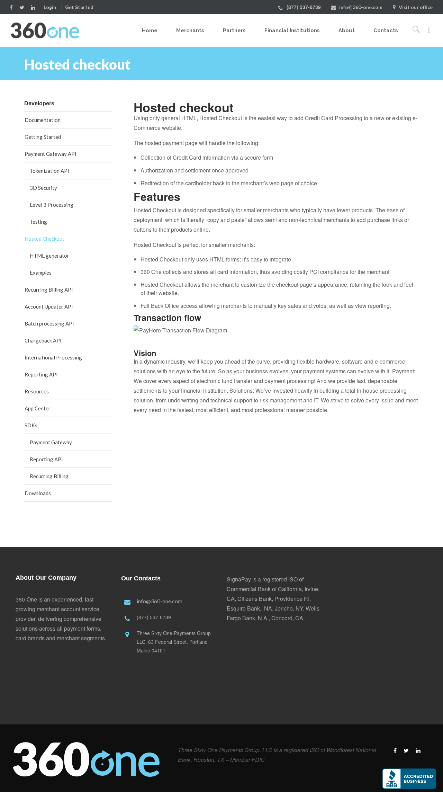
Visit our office (416, 7)
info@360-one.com (360, 7)
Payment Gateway (51, 442)
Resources (37, 391)
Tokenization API (49, 171)
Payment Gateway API (50, 154)
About (346, 30)
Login (50, 7)
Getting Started (43, 137)
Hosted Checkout (44, 238)
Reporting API (41, 374)
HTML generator (49, 255)
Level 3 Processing (51, 205)
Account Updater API (49, 306)
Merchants (190, 30)
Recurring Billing (49, 476)
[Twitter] (23, 7)
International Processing (53, 357)
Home (149, 30)
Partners (234, 30)
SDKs (31, 425)
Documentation (43, 120)
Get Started (79, 7)
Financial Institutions (292, 30)
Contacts (385, 30)
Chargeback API (43, 340)
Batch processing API (49, 323)
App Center (38, 408)
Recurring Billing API (49, 289)
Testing (38, 222)
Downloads (38, 493)
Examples (41, 272)
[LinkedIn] (34, 7)
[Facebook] (13, 7)
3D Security (43, 188)
